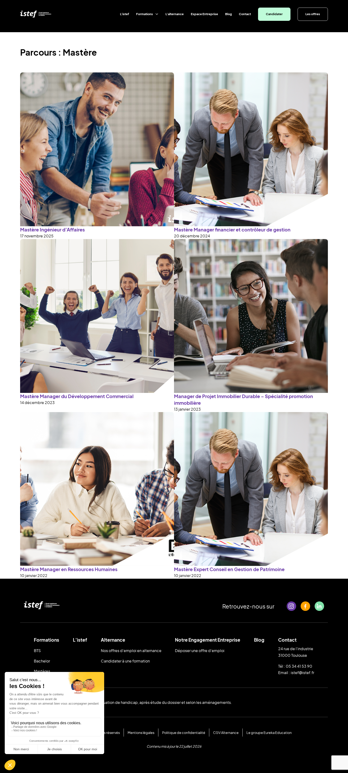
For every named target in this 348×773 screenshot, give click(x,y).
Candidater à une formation (125, 660)
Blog (228, 14)
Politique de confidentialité (183, 732)
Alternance (113, 640)
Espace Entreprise (204, 14)
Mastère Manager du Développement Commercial (77, 396)
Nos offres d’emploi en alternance (131, 650)
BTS (37, 650)
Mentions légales (141, 732)
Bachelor (42, 660)
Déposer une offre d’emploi (199, 650)
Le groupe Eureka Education (269, 732)
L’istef (80, 640)
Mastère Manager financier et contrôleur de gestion (232, 229)
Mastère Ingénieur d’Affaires (52, 229)
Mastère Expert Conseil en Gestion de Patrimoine (229, 569)
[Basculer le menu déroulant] (156, 14)
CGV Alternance (226, 732)
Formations (144, 14)
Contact (245, 14)
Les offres (312, 14)
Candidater (274, 14)
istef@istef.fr (302, 672)
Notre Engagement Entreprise (207, 640)
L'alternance (174, 14)
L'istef (124, 14)
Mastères (42, 671)
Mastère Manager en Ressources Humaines (68, 569)
